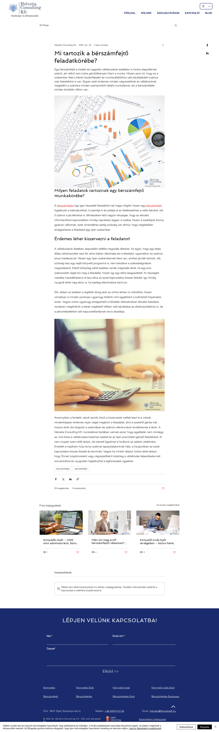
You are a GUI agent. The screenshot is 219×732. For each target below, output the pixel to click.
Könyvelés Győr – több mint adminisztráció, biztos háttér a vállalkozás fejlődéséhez (60, 541)
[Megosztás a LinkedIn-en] (70, 479)
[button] (169, 13)
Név (49, 636)
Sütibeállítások (186, 726)
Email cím (118, 636)
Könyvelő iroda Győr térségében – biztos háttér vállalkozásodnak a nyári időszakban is (157, 541)
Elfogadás (204, 726)
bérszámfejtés (63, 468)
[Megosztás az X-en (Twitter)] (63, 479)
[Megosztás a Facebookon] (55, 479)
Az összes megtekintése (168, 505)
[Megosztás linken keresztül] (77, 479)
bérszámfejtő (81, 468)
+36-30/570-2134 (114, 711)
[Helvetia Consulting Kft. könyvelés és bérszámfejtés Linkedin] (207, 53)
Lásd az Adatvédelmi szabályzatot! (145, 728)
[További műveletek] (163, 45)
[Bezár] (215, 727)
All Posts (44, 25)
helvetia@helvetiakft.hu (163, 711)
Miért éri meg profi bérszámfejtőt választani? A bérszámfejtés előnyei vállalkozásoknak (109, 541)
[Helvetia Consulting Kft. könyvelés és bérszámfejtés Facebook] (207, 45)
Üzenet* (51, 648)
